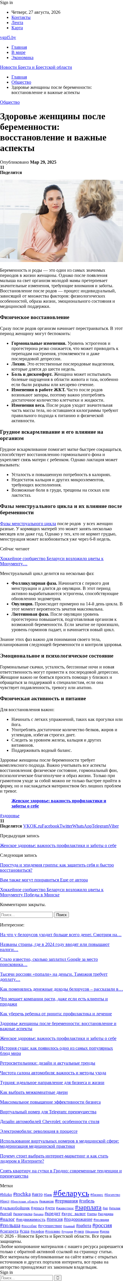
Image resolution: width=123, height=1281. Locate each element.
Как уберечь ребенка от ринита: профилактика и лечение (56, 1013)
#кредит (52, 1213)
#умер (79, 1231)
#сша (24, 1231)
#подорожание (78, 1219)
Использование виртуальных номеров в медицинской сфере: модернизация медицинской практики (59, 1144)
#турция (67, 1231)
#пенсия (55, 1219)
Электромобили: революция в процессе (39, 1131)
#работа (83, 1225)
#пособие (29, 1226)
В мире (18, 52)
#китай (6, 1213)
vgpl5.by (8, 37)
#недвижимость (30, 1219)
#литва (92, 1214)
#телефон (37, 1231)
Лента (17, 22)
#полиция (101, 1220)
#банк (48, 1195)
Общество (10, 102)
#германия (66, 1201)
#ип (105, 1208)
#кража (38, 1214)
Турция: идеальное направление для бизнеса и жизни (52, 1082)
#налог (7, 1219)
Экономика (22, 57)
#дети (50, 1208)
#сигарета (9, 1231)
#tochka (22, 1194)
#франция (92, 1231)
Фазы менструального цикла (28, 523)
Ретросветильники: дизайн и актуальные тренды (47, 1063)
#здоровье (9, 815)
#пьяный (69, 1226)
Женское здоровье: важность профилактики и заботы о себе (58, 845)
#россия (102, 1225)
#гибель (86, 1201)
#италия (114, 1208)
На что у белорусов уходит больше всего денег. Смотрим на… (61, 934)
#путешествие (50, 1226)
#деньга (37, 1208)
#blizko (6, 1194)
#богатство (112, 1195)
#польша (10, 1225)
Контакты (21, 17)
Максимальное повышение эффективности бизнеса (50, 1102)
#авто (37, 1194)
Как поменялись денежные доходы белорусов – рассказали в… (61, 989)
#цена (104, 1231)
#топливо (52, 1231)
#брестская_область (24, 1201)
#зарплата (88, 1207)
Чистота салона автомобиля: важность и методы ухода (53, 1072)
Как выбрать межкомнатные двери (34, 1092)
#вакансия (46, 1201)
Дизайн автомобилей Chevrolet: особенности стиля (49, 1121)
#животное (65, 1208)
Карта (17, 27)
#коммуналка (22, 1214)
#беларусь (71, 1193)
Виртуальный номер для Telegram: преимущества (48, 1111)
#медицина (105, 1214)
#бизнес (96, 1195)
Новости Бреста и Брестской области (36, 67)
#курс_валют (73, 1213)
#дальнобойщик (15, 1208)
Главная (19, 47)
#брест (4, 1201)
